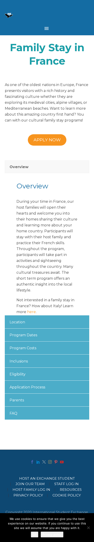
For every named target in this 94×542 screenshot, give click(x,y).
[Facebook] (32, 462)
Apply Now (47, 139)
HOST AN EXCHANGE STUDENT (47, 478)
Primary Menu (46, 28)
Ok (35, 534)
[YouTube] (62, 462)
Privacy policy (52, 534)
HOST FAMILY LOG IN (31, 489)
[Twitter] (44, 462)
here (31, 312)
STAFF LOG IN (66, 484)
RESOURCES (71, 489)
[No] (88, 527)
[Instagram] (50, 462)
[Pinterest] (56, 462)
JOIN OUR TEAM (30, 484)
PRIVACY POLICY (28, 495)
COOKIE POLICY (66, 495)
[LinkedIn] (38, 462)
